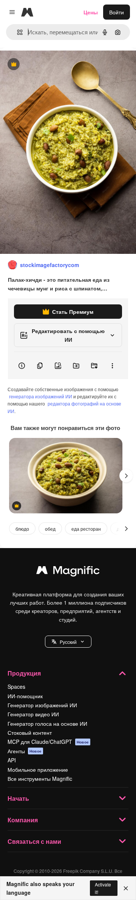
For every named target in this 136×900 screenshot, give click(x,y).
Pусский (68, 642)
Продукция (24, 673)
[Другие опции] (112, 365)
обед (50, 528)
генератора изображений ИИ (40, 396)
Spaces (16, 686)
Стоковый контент (30, 732)
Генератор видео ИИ (33, 714)
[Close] (126, 888)
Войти (116, 12)
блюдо (22, 528)
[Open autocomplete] (16, 32)
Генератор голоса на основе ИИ (47, 723)
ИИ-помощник (25, 696)
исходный (50, 65)
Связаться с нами (34, 841)
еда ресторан (86, 528)
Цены (90, 12)
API (12, 760)
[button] (68, 642)
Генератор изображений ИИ (42, 705)
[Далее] (126, 475)
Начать (18, 798)
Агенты (25, 751)
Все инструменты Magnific (40, 778)
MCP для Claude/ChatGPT (48, 741)
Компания (23, 820)
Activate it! (103, 888)
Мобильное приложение (38, 769)
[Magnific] (68, 571)
